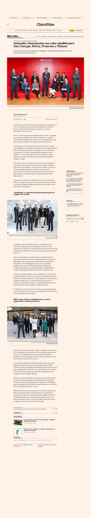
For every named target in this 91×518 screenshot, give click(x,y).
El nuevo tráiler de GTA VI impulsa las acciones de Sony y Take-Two (74, 190)
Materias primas (60, 36)
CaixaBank (16, 440)
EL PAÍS (59, 30)
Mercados (26, 30)
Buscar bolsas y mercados (72, 215)
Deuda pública (66, 36)
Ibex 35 (11, 17)
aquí (42, 446)
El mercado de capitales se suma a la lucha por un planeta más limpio (39, 429)
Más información (17, 446)
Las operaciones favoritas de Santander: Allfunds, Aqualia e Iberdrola (39, 420)
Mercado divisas (44, 36)
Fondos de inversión (52, 36)
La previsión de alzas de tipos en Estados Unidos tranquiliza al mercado (74, 185)
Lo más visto (69, 200)
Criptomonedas (73, 36)
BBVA (46, 440)
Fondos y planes (42, 30)
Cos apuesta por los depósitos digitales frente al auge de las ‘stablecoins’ (74, 175)
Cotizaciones (35, 30)
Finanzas (34, 440)
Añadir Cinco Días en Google (52, 119)
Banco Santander (40, 440)
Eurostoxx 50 (55, 17)
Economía (30, 30)
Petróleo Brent (39, 17)
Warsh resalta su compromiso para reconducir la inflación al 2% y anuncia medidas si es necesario (74, 180)
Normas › (56, 412)
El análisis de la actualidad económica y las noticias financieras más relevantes (30, 409)
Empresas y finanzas (19, 30)
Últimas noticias (49, 30)
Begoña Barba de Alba (28, 432)
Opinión (54, 30)
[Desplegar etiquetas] (57, 440)
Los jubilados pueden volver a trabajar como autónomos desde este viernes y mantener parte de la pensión (75, 204)
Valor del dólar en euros (72, 17)
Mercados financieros (23, 440)
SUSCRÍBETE (72, 30)
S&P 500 (24, 17)
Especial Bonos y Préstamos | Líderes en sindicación (25, 41)
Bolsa (38, 36)
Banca (29, 440)
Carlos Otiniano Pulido (20, 114)
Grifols (49, 440)
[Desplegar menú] (8, 24)
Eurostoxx (72, 221)
